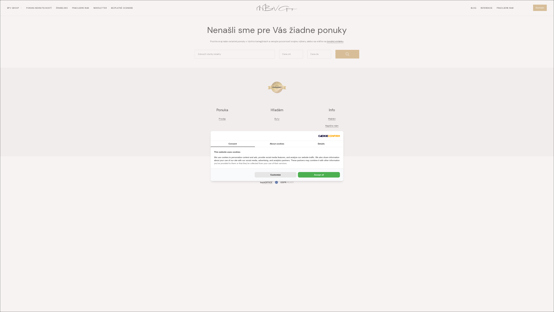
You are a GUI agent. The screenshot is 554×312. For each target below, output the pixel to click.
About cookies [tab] (277, 144)
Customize (275, 175)
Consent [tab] (233, 144)
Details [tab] (321, 144)
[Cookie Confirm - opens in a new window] (329, 136)
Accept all (319, 175)
